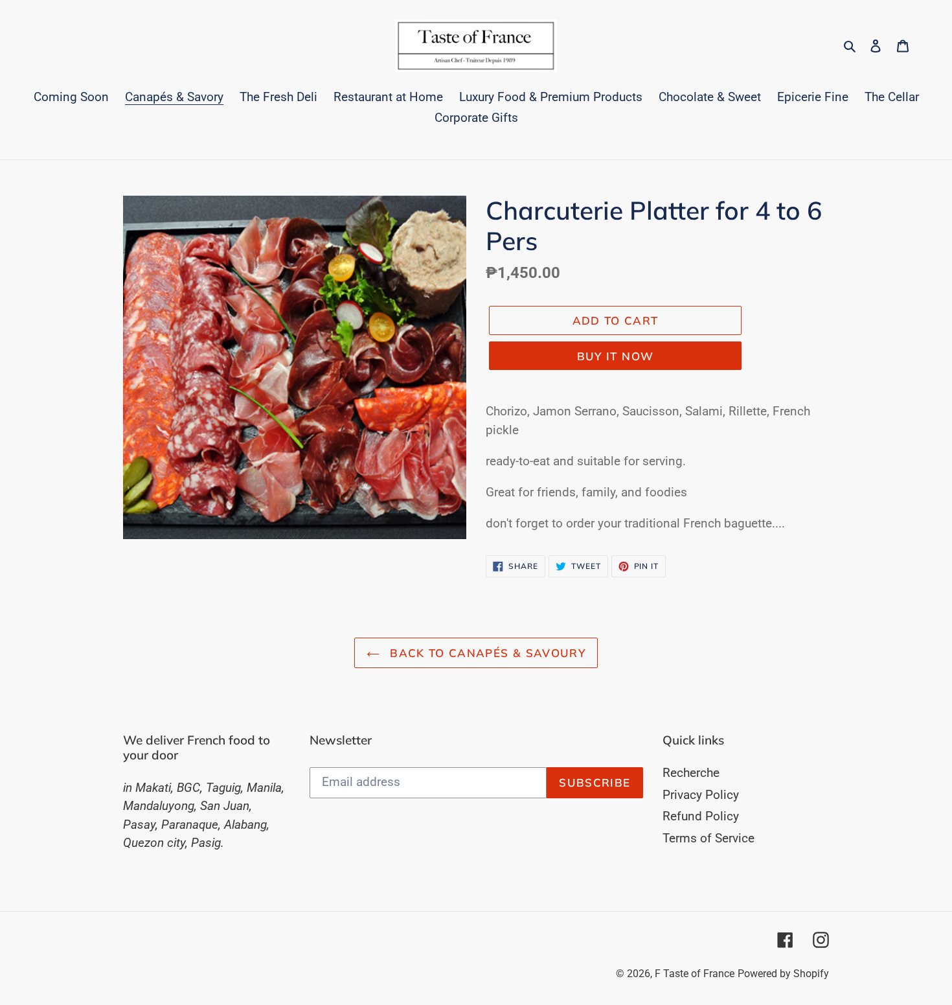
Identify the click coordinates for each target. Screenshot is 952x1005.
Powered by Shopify (783, 973)
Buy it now (615, 356)
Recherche (691, 772)
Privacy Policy (701, 794)
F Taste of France (694, 973)
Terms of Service (708, 838)
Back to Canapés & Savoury (485, 653)
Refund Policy (701, 816)
